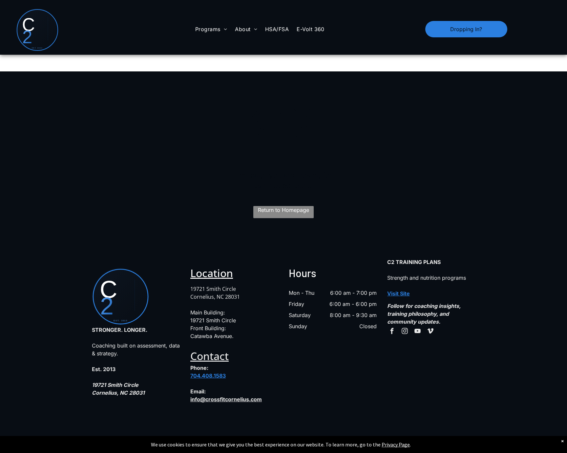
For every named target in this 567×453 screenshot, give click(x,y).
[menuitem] (211, 29)
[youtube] (417, 331)
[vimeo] (430, 331)
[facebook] (392, 331)
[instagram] (405, 331)
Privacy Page (396, 444)
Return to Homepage (283, 210)
